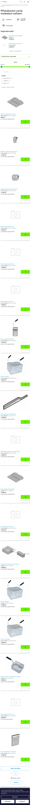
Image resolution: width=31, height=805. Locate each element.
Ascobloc (6, 80)
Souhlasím (22, 801)
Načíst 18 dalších (15, 768)
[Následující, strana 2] (15, 774)
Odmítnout (8, 801)
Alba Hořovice (8, 78)
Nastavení (15, 797)
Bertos (6, 83)
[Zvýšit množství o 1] (29, 125)
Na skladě (7, 72)
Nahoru (16, 782)
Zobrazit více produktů (15, 51)
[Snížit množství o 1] (22, 125)
